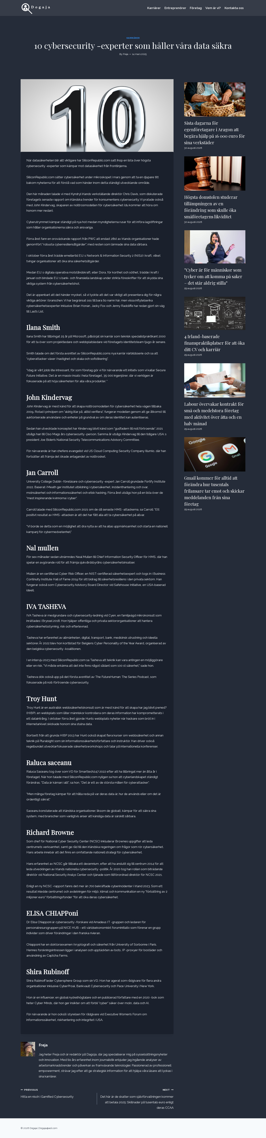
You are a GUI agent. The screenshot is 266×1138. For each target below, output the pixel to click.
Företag (196, 8)
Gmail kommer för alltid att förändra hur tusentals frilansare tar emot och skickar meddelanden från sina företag (214, 491)
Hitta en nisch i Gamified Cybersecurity (47, 1093)
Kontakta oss (234, 8)
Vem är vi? (213, 8)
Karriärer (154, 8)
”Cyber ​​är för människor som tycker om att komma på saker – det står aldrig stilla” (213, 276)
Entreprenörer (175, 8)
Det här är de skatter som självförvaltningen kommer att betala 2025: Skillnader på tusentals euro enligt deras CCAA (136, 1098)
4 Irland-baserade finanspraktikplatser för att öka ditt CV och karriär (214, 342)
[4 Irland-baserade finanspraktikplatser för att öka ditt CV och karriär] (214, 313)
